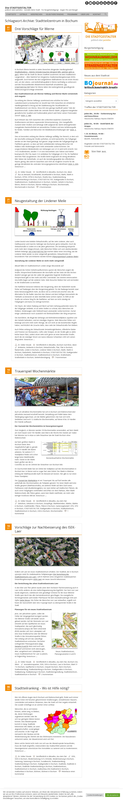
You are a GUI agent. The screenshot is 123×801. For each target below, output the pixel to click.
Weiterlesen (20, 167)
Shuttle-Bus (47, 177)
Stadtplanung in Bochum (35, 672)
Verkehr (54, 182)
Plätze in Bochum (48, 506)
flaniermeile (19, 350)
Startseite (11, 14)
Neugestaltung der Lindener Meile (40, 201)
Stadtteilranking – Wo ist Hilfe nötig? (42, 688)
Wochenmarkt (63, 184)
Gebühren (21, 503)
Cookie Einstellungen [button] (95, 795)
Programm (72, 14)
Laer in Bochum (64, 664)
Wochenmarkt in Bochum (25, 187)
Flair (57, 347)
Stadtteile (62, 764)
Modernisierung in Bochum (63, 759)
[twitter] (112, 3)
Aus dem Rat (62, 501)
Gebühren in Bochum (34, 503)
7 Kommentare (61, 357)
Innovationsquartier (31, 664)
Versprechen (36, 14)
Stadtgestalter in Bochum (64, 179)
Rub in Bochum (65, 667)
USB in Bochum (43, 511)
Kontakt (97, 14)
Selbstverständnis (55, 14)
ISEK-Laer (37, 579)
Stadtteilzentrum (21, 182)
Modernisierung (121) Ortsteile (40, 759)
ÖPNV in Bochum (35, 177)
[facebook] (115, 3)
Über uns (85, 14)
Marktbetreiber (59, 503)
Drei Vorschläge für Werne (34, 29)
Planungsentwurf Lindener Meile (65, 256)
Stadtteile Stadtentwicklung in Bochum (37, 766)
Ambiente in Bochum (34, 347)
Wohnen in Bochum (49, 771)
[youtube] (101, 3)
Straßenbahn (66, 355)
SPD (72, 506)
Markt (63, 174)
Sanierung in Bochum (31, 761)
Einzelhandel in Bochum (51, 174)
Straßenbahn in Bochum (24, 357)
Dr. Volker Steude (24, 172)
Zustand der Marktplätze (27, 480)
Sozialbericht (46, 761)
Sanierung (18, 761)
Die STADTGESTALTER (38, 251)
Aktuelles (52, 172)
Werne (17, 184)
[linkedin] (108, 3)
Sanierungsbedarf (62, 506)
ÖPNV (24, 177)
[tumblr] (87, 3)
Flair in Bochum (66, 347)
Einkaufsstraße (49, 347)
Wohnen (37, 771)
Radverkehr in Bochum (41, 352)
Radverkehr (26, 352)
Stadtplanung (20, 672)
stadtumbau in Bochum (24, 771)
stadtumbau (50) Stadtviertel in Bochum (52, 769)
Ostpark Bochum (51, 667)
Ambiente (21, 347)
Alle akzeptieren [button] (113, 795)
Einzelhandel (36, 174)
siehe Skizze (25, 600)
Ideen (70, 172)
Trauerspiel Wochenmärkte (35, 371)
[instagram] (97, 3)
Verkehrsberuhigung (42, 357)
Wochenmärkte (57, 511)
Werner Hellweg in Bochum (46, 184)
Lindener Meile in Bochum (50, 350)
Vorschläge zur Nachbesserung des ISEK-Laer (45, 529)
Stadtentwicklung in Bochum (26, 179)
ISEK (41, 664)
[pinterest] (94, 3)
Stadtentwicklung (59, 177)
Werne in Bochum (28, 184)
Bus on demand (24, 174)
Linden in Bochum (32, 350)
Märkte (68, 503)
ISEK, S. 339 (73, 164)
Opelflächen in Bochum (35, 667)
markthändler (29, 506)
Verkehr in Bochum (65, 182)
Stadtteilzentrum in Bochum (39, 182)
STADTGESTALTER (45, 179)
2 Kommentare (47, 674)
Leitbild (23, 14)
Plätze (37, 506)
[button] (105, 14)
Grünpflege (48, 503)
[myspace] (105, 3)
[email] (90, 3)
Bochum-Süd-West (64, 345)
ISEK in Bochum (50, 664)
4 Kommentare (45, 187)
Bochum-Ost (62, 172)
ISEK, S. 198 (26, 115)
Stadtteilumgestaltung (54, 672)
